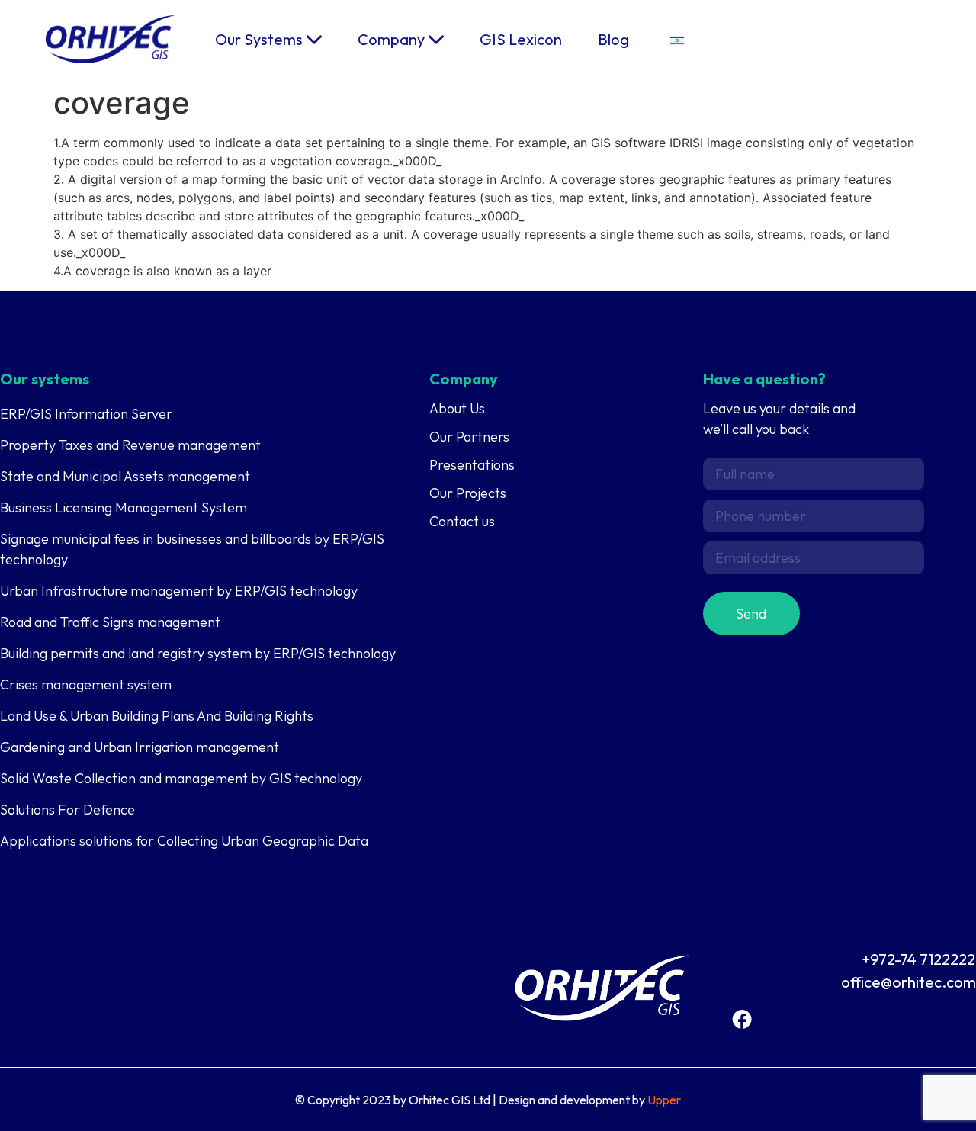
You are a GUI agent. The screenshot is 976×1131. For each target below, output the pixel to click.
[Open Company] (436, 39)
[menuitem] (677, 39)
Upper (664, 1099)
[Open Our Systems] (314, 39)
